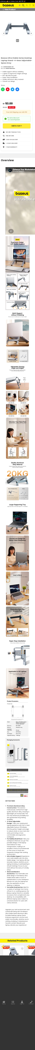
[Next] (31, 33)
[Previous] (4, 33)
